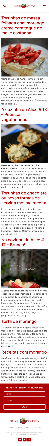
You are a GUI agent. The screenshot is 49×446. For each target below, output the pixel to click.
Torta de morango (19, 321)
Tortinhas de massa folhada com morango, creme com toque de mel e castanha (23, 25)
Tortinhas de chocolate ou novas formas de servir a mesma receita (24, 197)
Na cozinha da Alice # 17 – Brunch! (22, 242)
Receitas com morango (24, 352)
